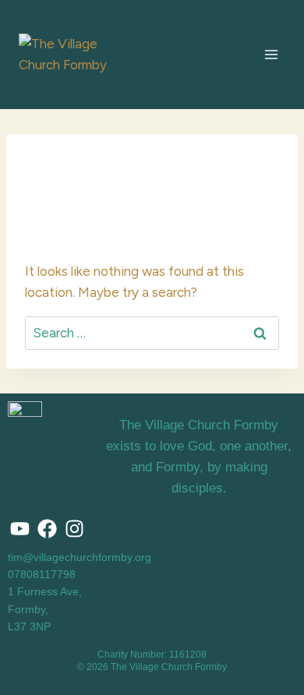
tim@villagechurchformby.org (79, 557)
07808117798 (42, 574)
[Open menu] (270, 54)
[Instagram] (74, 529)
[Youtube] (19, 529)
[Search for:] (152, 332)
